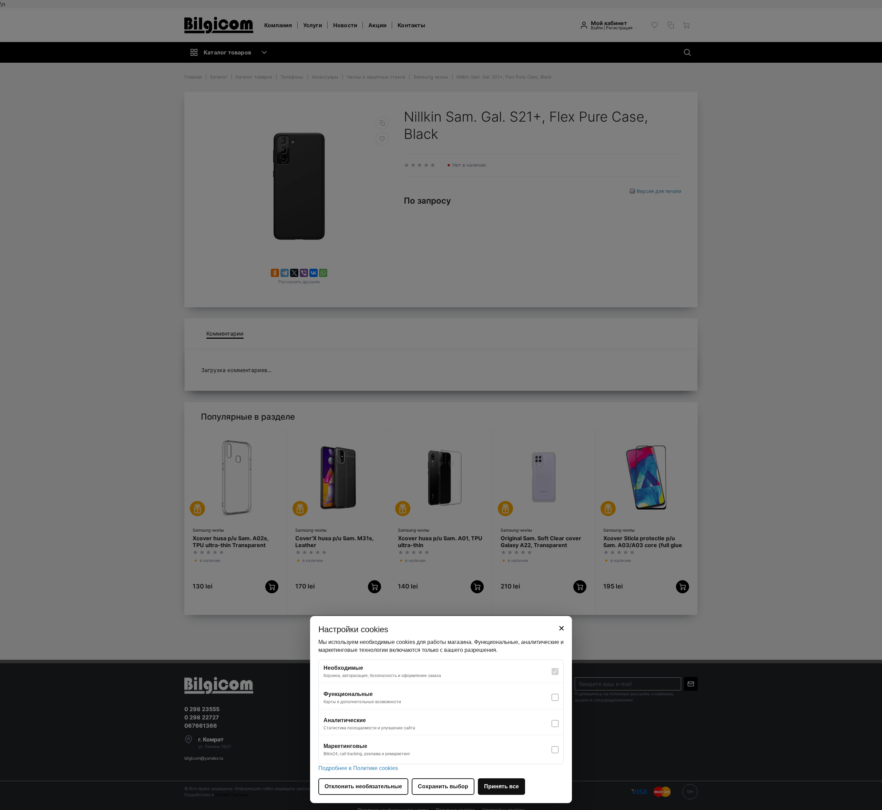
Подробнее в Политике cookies (358, 768)
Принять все (501, 786)
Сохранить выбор (443, 786)
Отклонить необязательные (363, 786)
